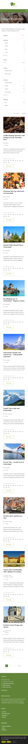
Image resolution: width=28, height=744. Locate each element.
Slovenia (7, 143)
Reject (9, 741)
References (4, 733)
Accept (4, 741)
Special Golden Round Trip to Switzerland (13, 246)
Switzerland (7, 196)
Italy (6, 416)
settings (10, 739)
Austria (6, 523)
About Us (4, 721)
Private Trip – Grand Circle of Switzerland (13, 465)
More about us (4, 692)
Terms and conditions (7, 730)
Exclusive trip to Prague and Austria (13, 628)
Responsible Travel (6, 717)
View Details (9, 166)
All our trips (8, 706)
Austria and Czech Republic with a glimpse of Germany (12, 573)
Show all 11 (5, 55)
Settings (15, 741)
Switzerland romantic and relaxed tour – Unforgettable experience (13, 356)
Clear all (23, 35)
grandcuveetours (7, 687)
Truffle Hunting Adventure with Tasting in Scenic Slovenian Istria (12, 137)
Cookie (3, 731)
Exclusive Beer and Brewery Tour (13, 519)
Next (19, 667)
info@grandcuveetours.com (9, 685)
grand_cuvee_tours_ (8, 689)
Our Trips (4, 715)
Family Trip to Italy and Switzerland (11, 411)
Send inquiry (5, 719)
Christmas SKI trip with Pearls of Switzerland (13, 192)
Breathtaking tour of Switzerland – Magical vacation (10, 301)
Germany (11, 523)
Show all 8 (5, 95)
